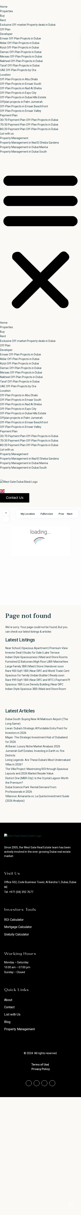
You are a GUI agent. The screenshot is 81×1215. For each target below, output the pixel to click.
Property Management (14, 138)
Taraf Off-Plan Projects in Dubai (20, 65)
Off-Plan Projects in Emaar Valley (20, 110)
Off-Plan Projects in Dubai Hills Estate (23, 97)
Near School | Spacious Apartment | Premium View (36, 648)
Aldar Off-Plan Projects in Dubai (19, 43)
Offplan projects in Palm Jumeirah (21, 101)
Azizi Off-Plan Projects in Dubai (19, 47)
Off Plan (5, 29)
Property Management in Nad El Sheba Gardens (29, 142)
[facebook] (29, 1083)
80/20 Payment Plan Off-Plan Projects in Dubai (29, 129)
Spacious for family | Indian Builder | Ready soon (34, 675)
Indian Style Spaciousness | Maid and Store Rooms (36, 657)
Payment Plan (8, 115)
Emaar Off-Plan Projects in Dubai (20, 38)
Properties (6, 11)
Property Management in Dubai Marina (24, 147)
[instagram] (52, 1083)
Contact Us (14, 498)
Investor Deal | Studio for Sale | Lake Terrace (32, 652)
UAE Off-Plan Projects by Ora (18, 70)
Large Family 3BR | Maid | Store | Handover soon (34, 666)
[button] (40, 240)
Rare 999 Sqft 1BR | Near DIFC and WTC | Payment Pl (37, 679)
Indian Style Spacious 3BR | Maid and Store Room (35, 688)
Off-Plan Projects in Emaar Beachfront (24, 106)
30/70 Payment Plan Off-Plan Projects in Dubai (29, 119)
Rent (3, 20)
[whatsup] (37, 1083)
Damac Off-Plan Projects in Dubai (20, 52)
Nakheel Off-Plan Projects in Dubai (21, 61)
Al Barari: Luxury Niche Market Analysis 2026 (32, 746)
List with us (7, 133)
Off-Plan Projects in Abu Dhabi (19, 79)
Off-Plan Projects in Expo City (18, 92)
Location (5, 74)
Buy (2, 15)
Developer (6, 34)
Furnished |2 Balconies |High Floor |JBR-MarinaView (36, 661)
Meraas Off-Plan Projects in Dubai (21, 56)
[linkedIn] (44, 1083)
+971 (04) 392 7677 (21, 891)
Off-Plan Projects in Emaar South (20, 83)
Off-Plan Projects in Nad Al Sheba (21, 88)
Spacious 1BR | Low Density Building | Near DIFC (34, 684)
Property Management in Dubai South (23, 151)
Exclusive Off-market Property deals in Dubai (27, 24)
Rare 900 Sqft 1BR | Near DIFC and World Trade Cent (37, 670)
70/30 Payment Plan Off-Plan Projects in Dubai (29, 124)
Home (3, 6)
